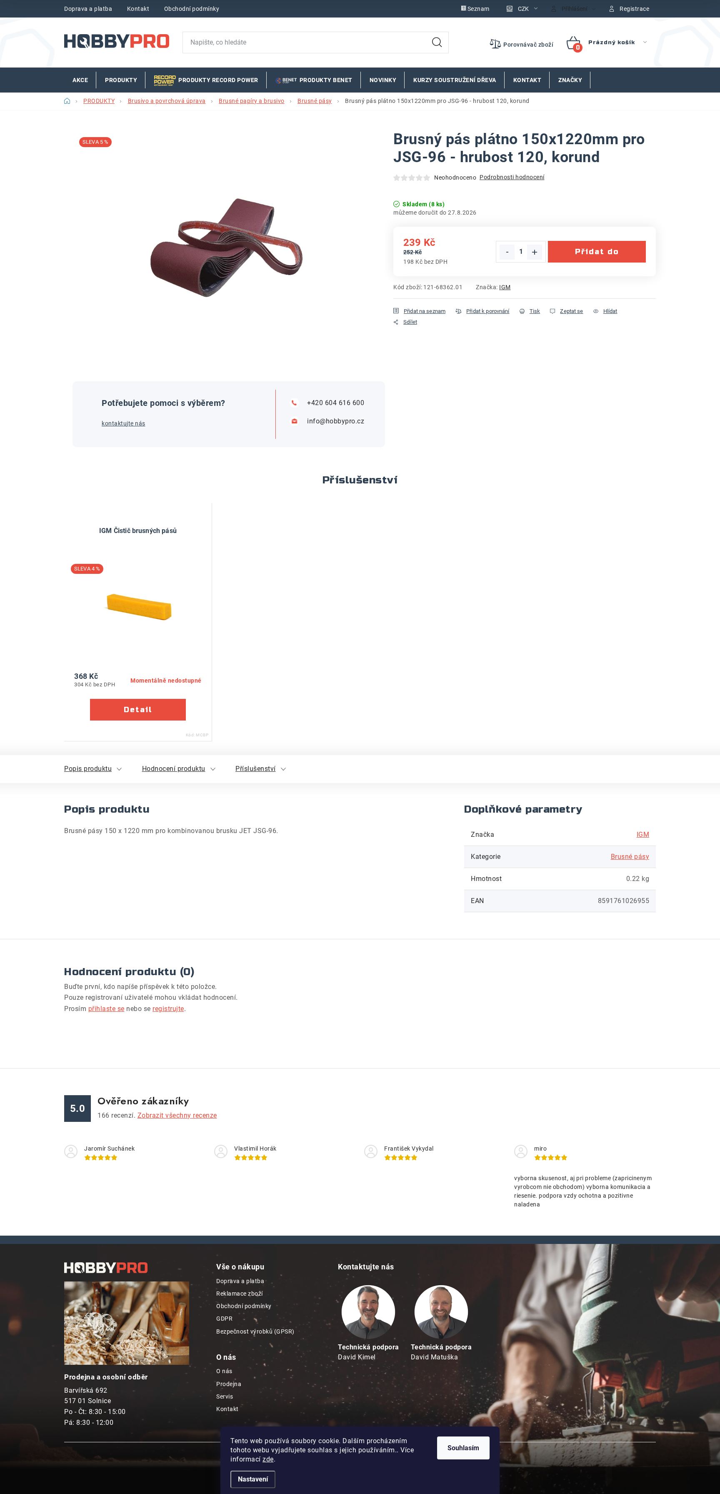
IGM (505, 287)
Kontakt (138, 8)
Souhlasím (463, 1448)
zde (268, 1459)
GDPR (224, 1318)
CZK (523, 8)
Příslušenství (255, 769)
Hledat (437, 42)
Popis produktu (88, 769)
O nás (224, 1371)
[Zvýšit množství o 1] (534, 252)
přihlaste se (106, 1009)
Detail (138, 710)
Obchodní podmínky (192, 8)
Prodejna (228, 1384)
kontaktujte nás (123, 423)
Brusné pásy (630, 857)
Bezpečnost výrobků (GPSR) (255, 1331)
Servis (224, 1396)
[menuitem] (80, 80)
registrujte (168, 1009)
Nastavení (253, 1479)
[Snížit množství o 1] (507, 252)
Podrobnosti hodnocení (512, 177)
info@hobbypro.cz (335, 421)
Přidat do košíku (597, 255)
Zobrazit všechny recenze (177, 1115)
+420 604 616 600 (335, 403)
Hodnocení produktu (173, 769)
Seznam (479, 8)
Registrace (634, 8)
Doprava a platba (88, 8)
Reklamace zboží (239, 1293)
